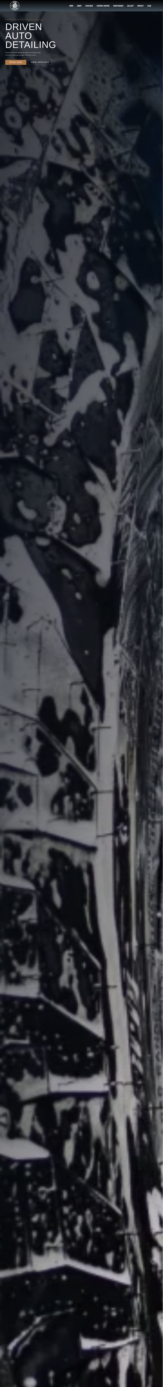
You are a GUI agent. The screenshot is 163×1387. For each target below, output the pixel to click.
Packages (89, 6)
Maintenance (118, 6)
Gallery (130, 6)
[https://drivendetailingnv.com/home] (14, 5)
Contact (140, 6)
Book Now (15, 62)
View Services (40, 62)
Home (71, 6)
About (79, 6)
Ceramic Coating (103, 6)
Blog (149, 6)
